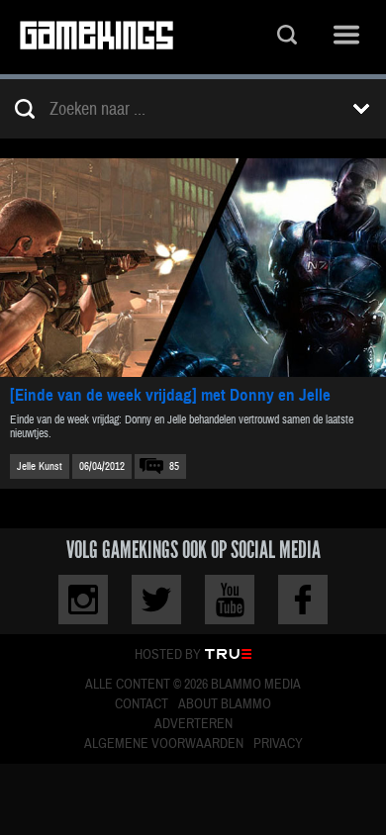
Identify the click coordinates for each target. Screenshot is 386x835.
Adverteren (193, 724)
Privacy (278, 744)
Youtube (229, 599)
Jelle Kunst (39, 466)
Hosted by (168, 655)
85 (174, 466)
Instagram (83, 599)
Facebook (303, 599)
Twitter (156, 599)
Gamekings (96, 37)
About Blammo (224, 704)
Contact (141, 704)
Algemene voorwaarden (163, 744)
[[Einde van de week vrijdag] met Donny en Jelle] (193, 267)
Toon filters (361, 109)
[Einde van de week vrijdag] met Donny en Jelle (170, 395)
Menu (346, 37)
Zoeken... (287, 37)
